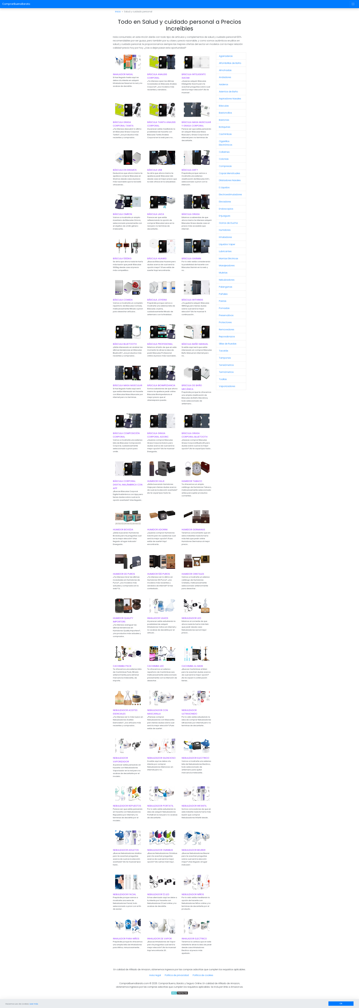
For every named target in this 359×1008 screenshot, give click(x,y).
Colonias (224, 159)
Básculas (224, 105)
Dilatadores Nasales (230, 180)
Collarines (224, 152)
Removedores (226, 329)
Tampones (225, 357)
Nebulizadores (226, 279)
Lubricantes (225, 251)
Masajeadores (227, 265)
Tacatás (223, 350)
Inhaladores (225, 237)
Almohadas (225, 70)
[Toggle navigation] (353, 4)
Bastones (224, 120)
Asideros (223, 84)
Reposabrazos (227, 336)
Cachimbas (225, 134)
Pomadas (224, 308)
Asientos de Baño (228, 91)
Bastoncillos (225, 112)
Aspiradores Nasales (230, 98)
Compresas (225, 166)
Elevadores (225, 201)
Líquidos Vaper (227, 244)
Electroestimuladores (230, 194)
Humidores (225, 230)
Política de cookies (203, 975)
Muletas (223, 272)
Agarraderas (226, 56)
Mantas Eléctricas (228, 258)
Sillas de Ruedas (227, 343)
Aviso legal (155, 975)
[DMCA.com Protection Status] (179, 992)
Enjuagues (224, 215)
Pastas (222, 301)
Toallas (223, 379)
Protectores (225, 322)
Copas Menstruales (229, 173)
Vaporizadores (227, 386)
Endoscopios (226, 208)
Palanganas (225, 286)
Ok (341, 1003)
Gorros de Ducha (228, 223)
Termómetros (226, 372)
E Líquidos (224, 187)
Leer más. (34, 1004)
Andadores (225, 77)
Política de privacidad (177, 975)
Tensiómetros (226, 365)
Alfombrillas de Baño (230, 63)
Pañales (223, 294)
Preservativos (226, 315)
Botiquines (224, 127)
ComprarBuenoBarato (16, 4)
